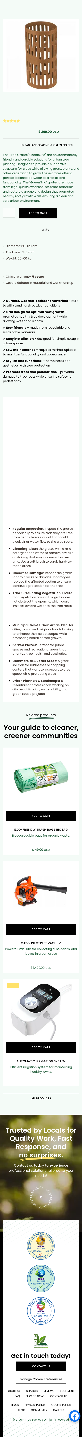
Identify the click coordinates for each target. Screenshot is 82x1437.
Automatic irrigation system (41, 1061)
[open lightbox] (41, 55)
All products (41, 1098)
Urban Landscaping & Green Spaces (46, 145)
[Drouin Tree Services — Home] (41, 1340)
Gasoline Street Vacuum (41, 943)
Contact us (41, 1366)
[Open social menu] (74, 1416)
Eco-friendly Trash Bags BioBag (41, 829)
